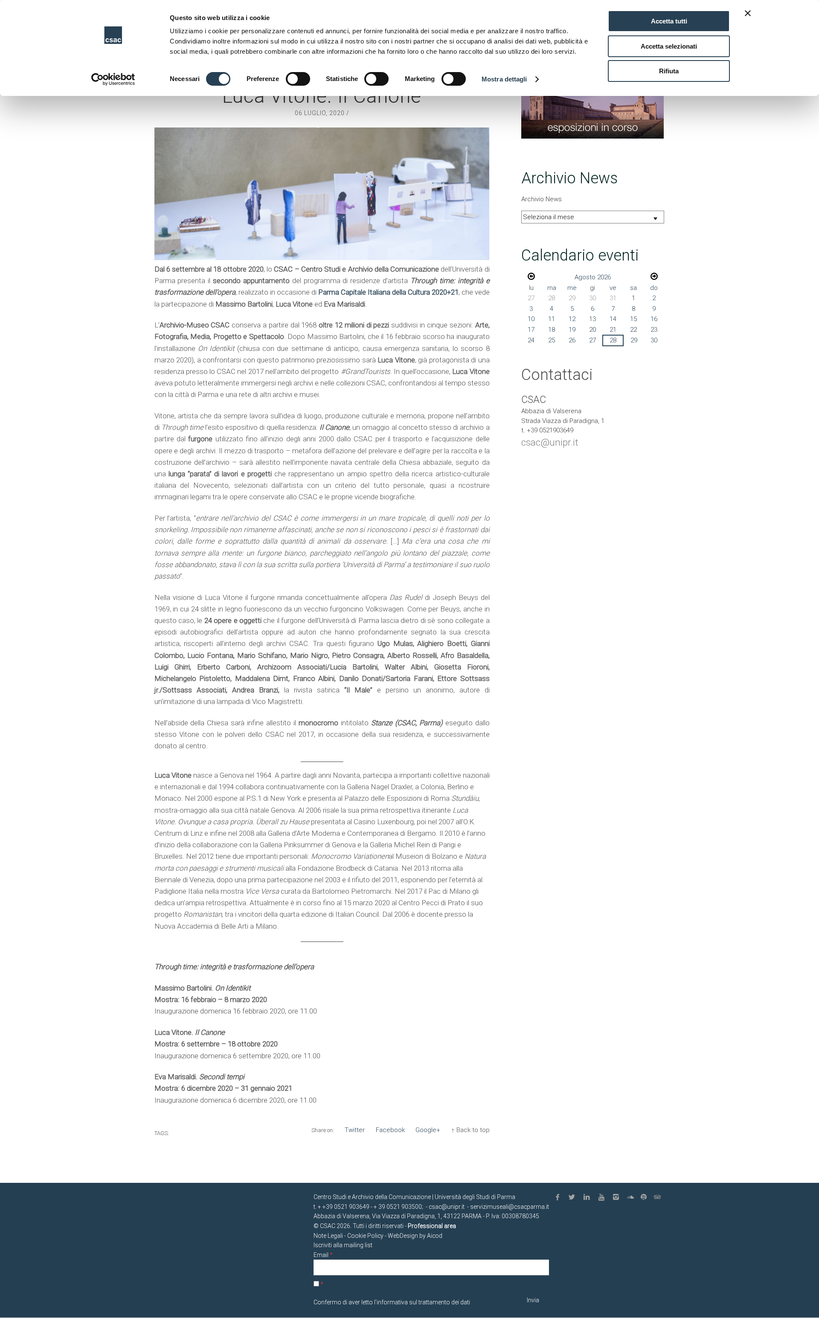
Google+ (427, 1130)
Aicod (434, 1235)
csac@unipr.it (549, 442)
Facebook (390, 1130)
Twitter (355, 1130)
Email (323, 1254)
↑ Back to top (470, 1130)
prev (531, 276)
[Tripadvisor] (658, 1197)
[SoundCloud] (632, 1197)
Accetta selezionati (669, 46)
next (654, 276)
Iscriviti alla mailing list (343, 1245)
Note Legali (328, 1235)
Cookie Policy (365, 1235)
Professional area (432, 1225)
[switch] (298, 79)
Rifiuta (669, 71)
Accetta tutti (669, 21)
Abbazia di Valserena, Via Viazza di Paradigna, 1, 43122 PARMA (398, 1216)
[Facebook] (558, 1197)
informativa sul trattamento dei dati (423, 1302)
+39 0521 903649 (345, 1206)
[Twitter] (573, 1197)
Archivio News (541, 199)
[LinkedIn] (588, 1197)
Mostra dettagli (504, 79)
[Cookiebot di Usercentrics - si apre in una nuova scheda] (113, 79)
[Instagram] (617, 1197)
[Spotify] (645, 1197)
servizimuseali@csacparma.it (509, 1206)
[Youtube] (602, 1197)
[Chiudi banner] (748, 13)
